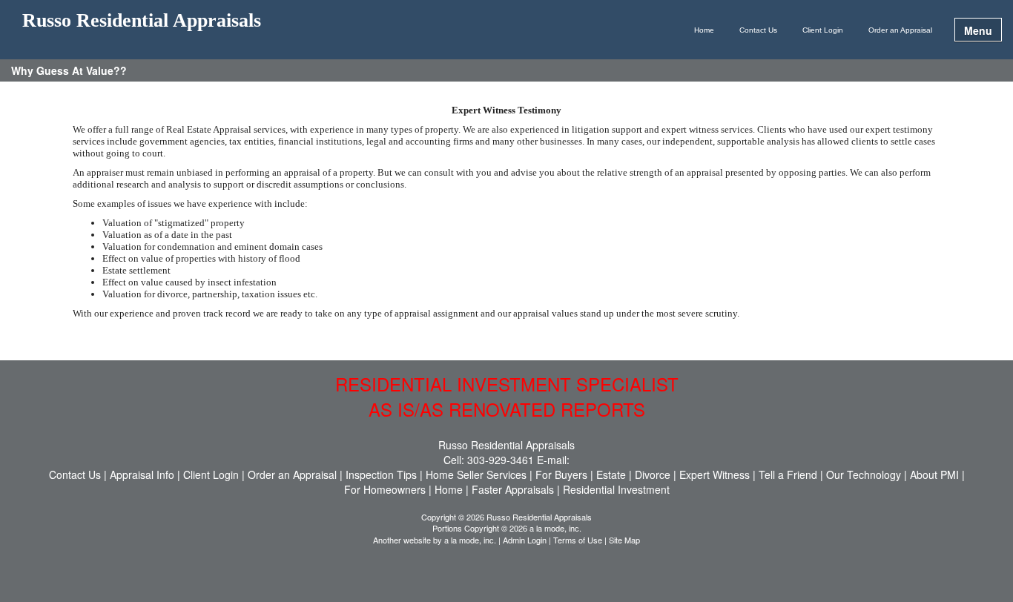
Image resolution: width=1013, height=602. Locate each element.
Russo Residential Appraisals (141, 21)
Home (704, 30)
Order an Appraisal (900, 30)
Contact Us (758, 30)
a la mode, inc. (470, 540)
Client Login (822, 30)
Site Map (624, 540)
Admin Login (525, 540)
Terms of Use (577, 540)
